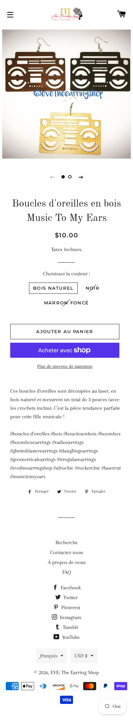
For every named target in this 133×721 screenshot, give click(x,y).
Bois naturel (53, 288)
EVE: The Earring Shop (74, 672)
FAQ (66, 572)
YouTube (70, 637)
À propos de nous (67, 562)
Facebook (70, 588)
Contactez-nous (66, 552)
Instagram (70, 617)
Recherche (67, 542)
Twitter (70, 597)
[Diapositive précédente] (52, 176)
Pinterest (70, 607)
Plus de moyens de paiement (64, 366)
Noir (93, 288)
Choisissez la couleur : (66, 274)
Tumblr (69, 627)
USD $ (80, 656)
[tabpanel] (66, 94)
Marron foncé (66, 302)
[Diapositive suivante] (80, 176)
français (48, 656)
